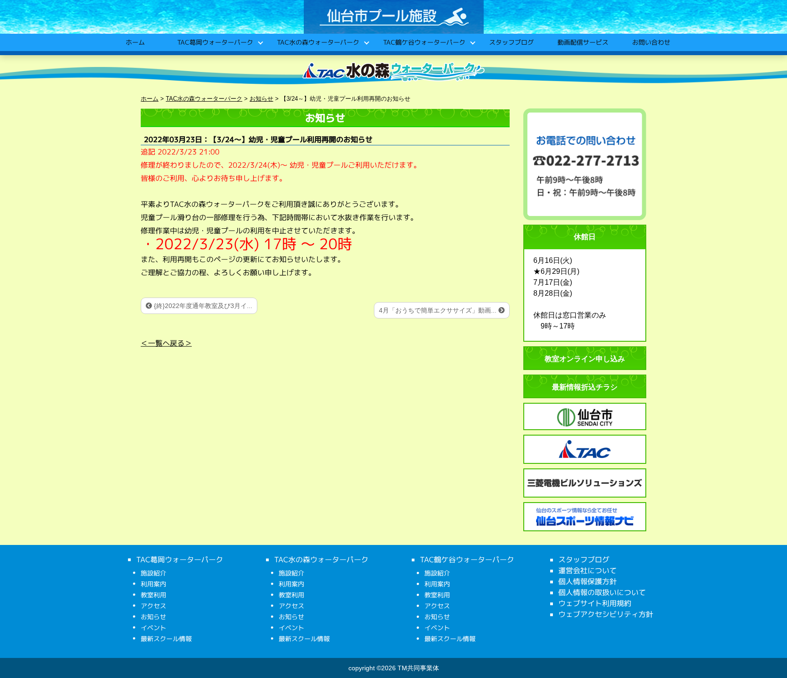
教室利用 (153, 595)
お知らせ (153, 616)
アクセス (153, 605)
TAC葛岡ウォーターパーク (215, 42)
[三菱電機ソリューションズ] (584, 483)
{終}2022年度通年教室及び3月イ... (202, 305)
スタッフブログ (511, 42)
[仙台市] (584, 417)
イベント (153, 627)
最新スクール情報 (166, 638)
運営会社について (587, 570)
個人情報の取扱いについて (602, 592)
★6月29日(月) (556, 271)
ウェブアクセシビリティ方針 (605, 614)
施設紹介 (153, 573)
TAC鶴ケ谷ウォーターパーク (424, 42)
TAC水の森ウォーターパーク (317, 42)
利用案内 (153, 584)
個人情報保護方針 (587, 581)
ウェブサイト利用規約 (594, 603)
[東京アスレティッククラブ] (584, 449)
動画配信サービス (582, 42)
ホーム (134, 42)
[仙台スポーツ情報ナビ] (584, 516)
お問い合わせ (651, 42)
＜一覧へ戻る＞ (166, 343)
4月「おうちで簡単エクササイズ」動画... (438, 310)
